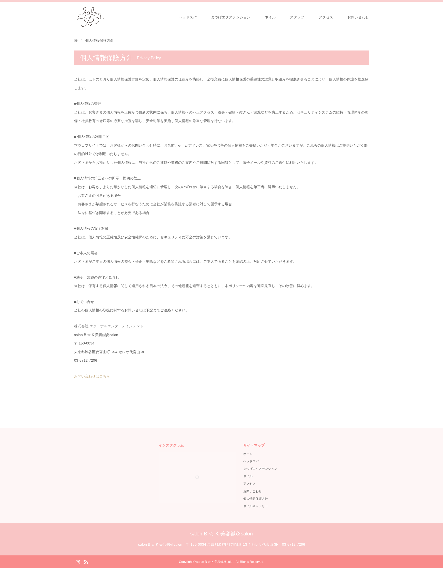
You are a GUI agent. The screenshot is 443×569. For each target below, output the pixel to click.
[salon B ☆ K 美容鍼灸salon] (90, 17)
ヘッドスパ (188, 17)
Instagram (78, 561)
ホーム (248, 454)
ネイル (270, 17)
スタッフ (297, 17)
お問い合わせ (358, 17)
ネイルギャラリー (255, 506)
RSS (86, 561)
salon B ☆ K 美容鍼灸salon (221, 533)
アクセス (326, 17)
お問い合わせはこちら (92, 376)
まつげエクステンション (230, 17)
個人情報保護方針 (255, 499)
